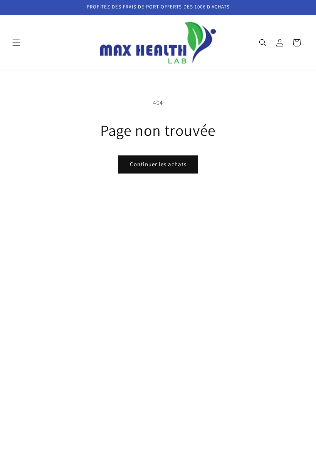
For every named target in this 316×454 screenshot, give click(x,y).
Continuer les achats (158, 164)
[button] (16, 42)
